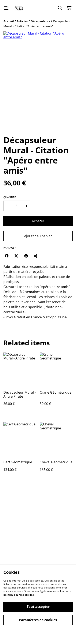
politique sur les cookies (18, 594)
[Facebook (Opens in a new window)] (6, 256)
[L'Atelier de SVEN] (19, 8)
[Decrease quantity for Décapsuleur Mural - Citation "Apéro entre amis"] (7, 206)
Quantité (9, 197)
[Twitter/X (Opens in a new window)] (16, 256)
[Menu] (6, 8)
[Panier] (69, 8)
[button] (15, 122)
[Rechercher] (60, 8)
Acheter (38, 221)
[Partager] (36, 256)
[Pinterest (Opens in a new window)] (26, 256)
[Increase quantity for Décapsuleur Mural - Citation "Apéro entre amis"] (26, 206)
